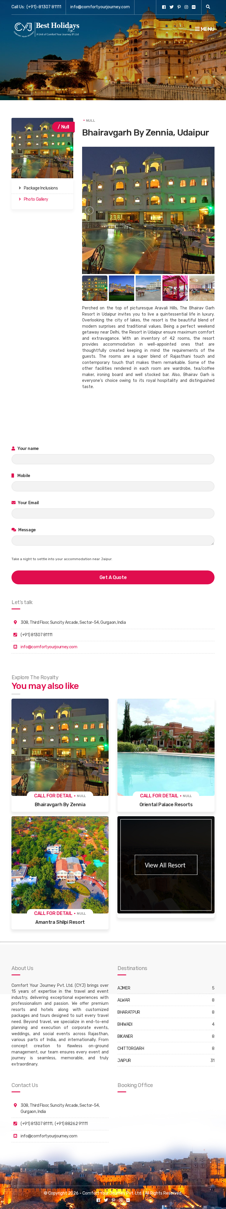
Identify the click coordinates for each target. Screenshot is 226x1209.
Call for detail (53, 796)
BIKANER (125, 1036)
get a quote (113, 577)
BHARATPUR (128, 1012)
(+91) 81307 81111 (36, 1123)
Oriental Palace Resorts (166, 804)
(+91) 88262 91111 (71, 1123)
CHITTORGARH (130, 1048)
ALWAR (123, 1000)
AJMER (123, 988)
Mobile (23, 475)
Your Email (28, 502)
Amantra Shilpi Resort (60, 922)
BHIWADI (124, 1024)
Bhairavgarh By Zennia (60, 804)
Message (27, 529)
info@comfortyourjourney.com (100, 6)
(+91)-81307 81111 (43, 6)
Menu (207, 29)
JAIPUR (124, 1060)
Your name (28, 448)
